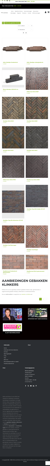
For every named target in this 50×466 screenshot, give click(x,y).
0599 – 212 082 (31, 1)
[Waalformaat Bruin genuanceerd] (37, 262)
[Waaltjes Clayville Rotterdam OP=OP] (13, 201)
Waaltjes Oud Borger (32, 249)
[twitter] (4, 0)
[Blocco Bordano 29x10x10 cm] (13, 77)
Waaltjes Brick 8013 (8, 150)
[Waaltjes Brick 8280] (37, 108)
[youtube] (7, 0)
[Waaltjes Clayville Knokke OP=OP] (37, 196)
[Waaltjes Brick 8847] (37, 137)
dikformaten (19, 422)
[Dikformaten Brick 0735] (13, 167)
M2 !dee (25, 461)
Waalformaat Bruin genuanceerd (35, 271)
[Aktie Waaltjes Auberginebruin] (37, 49)
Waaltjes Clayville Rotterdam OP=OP (13, 220)
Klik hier (30, 381)
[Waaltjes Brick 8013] (13, 137)
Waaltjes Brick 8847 (32, 150)
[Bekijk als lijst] (26, 33)
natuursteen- (12, 425)
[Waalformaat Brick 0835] (37, 167)
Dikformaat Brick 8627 (33, 91)
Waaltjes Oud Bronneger (9, 245)
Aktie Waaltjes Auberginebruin (35, 62)
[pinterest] (2, 3)
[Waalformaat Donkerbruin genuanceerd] (13, 262)
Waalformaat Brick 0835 (33, 179)
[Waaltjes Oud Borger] (37, 236)
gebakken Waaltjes (11, 422)
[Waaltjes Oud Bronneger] (13, 234)
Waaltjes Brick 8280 (32, 121)
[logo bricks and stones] (4, 12)
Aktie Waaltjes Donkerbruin (10, 62)
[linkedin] (9, 0)
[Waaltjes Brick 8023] (13, 108)
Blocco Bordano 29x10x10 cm (10, 89)
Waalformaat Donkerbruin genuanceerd (10, 272)
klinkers (6, 424)
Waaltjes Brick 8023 (8, 121)
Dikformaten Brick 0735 (9, 179)
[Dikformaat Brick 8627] (37, 78)
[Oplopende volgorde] (31, 25)
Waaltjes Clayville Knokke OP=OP (36, 209)
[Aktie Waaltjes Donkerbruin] (13, 49)
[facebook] (2, 0)
